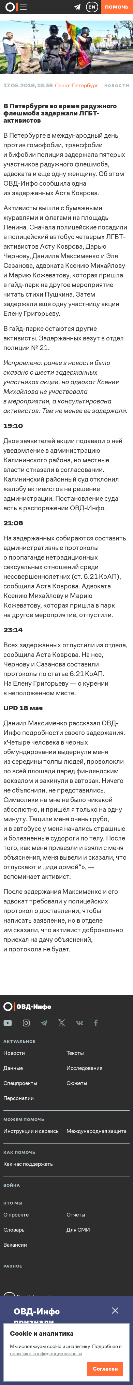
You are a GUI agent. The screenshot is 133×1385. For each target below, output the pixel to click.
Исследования (84, 1068)
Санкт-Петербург (76, 85)
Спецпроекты (20, 1083)
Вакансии (15, 1245)
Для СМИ (78, 1230)
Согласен (105, 1368)
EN (92, 7)
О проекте (16, 1215)
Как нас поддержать (28, 1164)
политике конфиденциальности (46, 1353)
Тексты (75, 1053)
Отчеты (75, 1215)
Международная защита (96, 1131)
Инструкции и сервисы (31, 1131)
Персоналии (18, 1098)
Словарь (14, 1230)
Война (11, 1185)
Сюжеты (76, 1083)
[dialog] (66, 1352)
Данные (13, 1068)
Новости (117, 85)
